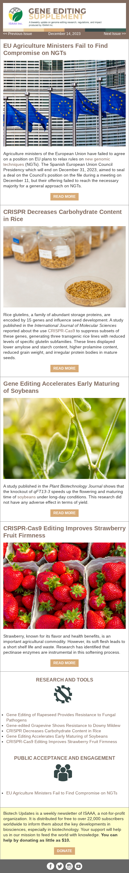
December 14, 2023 (64, 34)
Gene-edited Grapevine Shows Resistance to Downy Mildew (63, 725)
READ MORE (64, 196)
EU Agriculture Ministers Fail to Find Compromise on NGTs (61, 793)
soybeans (26, 496)
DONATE (64, 851)
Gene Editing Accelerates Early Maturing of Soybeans (57, 736)
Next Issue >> (115, 34)
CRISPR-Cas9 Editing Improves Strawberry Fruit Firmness (61, 741)
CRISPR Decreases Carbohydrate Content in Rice (53, 730)
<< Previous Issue (17, 34)
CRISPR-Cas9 (62, 330)
